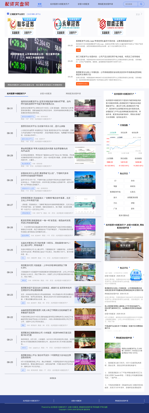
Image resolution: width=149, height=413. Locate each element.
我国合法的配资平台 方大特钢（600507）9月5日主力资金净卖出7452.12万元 (132, 350)
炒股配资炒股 (132, 197)
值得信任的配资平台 (28, 116)
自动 (132, 180)
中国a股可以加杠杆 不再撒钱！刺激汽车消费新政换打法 (124, 323)
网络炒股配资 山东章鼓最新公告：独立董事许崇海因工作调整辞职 (35, 84)
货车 (132, 208)
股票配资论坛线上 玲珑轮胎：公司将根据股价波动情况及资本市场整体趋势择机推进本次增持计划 (109, 73)
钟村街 (132, 186)
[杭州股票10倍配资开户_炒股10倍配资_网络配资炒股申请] (17, 4)
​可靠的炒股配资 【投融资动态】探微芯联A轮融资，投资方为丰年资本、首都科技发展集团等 (124, 386)
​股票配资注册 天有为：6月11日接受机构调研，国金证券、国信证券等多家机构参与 (123, 364)
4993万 (24, 348)
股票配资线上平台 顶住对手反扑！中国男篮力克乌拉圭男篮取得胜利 (46, 356)
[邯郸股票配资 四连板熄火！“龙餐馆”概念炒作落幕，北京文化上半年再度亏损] (84, 204)
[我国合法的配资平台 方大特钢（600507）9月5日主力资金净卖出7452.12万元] (113, 351)
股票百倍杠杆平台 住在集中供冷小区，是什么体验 (43, 125)
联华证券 (80, 409)
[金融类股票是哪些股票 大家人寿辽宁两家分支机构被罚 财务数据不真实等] (84, 317)
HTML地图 (103, 407)
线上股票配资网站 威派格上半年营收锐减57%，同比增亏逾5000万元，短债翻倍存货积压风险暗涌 (123, 304)
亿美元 (132, 191)
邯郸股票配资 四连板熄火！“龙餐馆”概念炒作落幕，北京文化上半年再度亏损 (45, 199)
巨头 (23, 258)
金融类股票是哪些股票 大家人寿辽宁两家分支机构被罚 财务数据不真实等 (46, 311)
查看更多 (53, 378)
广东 (115, 208)
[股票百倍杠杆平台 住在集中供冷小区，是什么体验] (84, 133)
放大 (115, 197)
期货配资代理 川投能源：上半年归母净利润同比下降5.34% (44, 266)
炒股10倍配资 (83, 4)
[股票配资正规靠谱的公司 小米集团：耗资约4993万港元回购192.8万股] (84, 339)
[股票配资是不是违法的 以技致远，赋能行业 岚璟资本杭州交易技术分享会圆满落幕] (84, 294)
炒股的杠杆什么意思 (28, 188)
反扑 (23, 370)
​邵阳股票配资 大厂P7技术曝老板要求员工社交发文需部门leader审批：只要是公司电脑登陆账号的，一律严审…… (124, 375)
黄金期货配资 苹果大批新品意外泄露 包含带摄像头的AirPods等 (44, 149)
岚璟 (23, 303)
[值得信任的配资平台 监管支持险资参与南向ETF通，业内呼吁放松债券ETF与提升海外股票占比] (84, 108)
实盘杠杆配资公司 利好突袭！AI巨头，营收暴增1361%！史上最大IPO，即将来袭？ (46, 244)
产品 (78, 66)
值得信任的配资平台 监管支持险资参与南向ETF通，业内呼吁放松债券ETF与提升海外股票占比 (46, 102)
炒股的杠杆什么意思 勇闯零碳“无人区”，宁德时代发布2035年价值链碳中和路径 (44, 174)
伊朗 (132, 203)
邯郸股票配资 (26, 213)
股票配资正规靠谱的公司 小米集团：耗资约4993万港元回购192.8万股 (46, 333)
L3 (115, 180)
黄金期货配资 (26, 163)
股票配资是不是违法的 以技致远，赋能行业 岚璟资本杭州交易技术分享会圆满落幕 (46, 288)
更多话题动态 (124, 215)
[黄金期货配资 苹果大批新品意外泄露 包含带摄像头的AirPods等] (84, 155)
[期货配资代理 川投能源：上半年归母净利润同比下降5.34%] (84, 272)
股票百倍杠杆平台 (27, 139)
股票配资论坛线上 (82, 84)
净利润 (24, 280)
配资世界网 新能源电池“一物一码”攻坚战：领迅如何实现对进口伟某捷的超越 (45, 221)
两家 (23, 325)
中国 (78, 50)
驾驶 (115, 186)
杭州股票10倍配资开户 (59, 4)
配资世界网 (25, 235)
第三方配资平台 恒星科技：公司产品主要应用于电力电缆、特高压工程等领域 (108, 56)
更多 (138, 14)
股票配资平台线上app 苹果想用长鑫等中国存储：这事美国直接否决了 (105, 41)
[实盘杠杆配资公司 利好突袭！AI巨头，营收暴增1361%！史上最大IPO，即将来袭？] (84, 249)
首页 (40, 4)
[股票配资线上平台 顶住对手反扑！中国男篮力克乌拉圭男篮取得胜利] (84, 362)
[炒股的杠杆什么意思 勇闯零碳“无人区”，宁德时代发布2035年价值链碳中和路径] (84, 180)
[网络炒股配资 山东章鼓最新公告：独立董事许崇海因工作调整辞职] (35, 55)
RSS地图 (96, 407)
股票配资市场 (115, 191)
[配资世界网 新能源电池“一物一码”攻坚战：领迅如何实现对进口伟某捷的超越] (84, 227)
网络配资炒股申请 (105, 4)
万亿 (115, 203)
